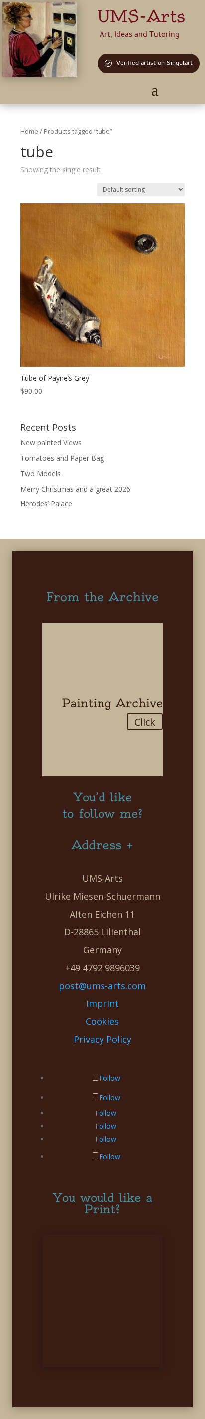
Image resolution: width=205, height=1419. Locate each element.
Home (29, 131)
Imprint (102, 1003)
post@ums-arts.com (102, 986)
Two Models (40, 473)
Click (144, 722)
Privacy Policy (102, 1039)
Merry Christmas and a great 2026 (75, 489)
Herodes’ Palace (46, 503)
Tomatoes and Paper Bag (62, 458)
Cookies (102, 1021)
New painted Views (51, 442)
